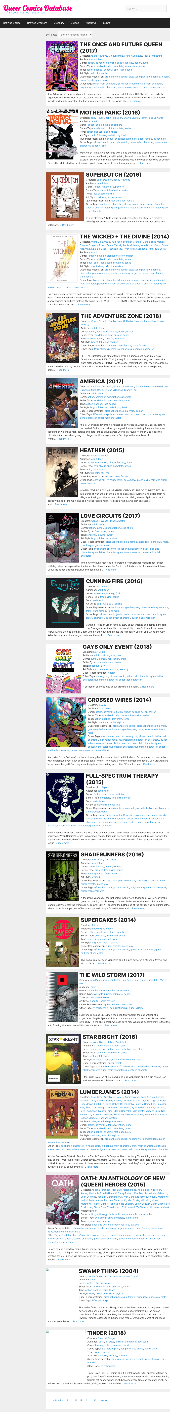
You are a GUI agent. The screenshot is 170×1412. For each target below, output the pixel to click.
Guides (75, 22)
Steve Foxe (100, 1207)
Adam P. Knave (98, 55)
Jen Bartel (157, 386)
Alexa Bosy (96, 1097)
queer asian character (104, 87)
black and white (107, 722)
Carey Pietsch (98, 321)
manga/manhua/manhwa (117, 1059)
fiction (137, 62)
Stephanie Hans (144, 248)
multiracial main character (148, 83)
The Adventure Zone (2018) (121, 316)
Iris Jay (102, 704)
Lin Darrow (110, 859)
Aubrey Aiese (132, 1097)
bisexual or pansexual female (144, 76)
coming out (99, 479)
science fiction (112, 527)
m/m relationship (119, 142)
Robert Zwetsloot (116, 1042)
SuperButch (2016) (114, 174)
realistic (105, 73)
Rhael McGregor (106, 1338)
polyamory (85, 87)
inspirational (104, 939)
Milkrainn (145, 1200)
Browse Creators (37, 22)
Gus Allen (162, 1104)
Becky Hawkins (121, 179)
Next (103, 1400)
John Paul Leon (114, 117)
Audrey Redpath (90, 1193)
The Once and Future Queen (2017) (121, 47)
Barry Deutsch (104, 179)
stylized (121, 135)
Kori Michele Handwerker (94, 1200)
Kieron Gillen (161, 245)
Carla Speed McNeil (153, 241)
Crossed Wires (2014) (119, 700)
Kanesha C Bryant (144, 1107)
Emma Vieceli (114, 245)
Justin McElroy (148, 321)
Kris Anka (85, 248)
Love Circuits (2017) (110, 516)
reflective (94, 665)
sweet (110, 534)
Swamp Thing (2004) (109, 1271)
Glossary (59, 22)
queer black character (98, 207)
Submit (107, 22)
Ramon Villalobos (114, 389)
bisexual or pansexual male (94, 273)
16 (95, 1400)
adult (94, 59)
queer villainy (99, 145)
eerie (95, 600)
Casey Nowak (113, 1100)
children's (121, 1341)
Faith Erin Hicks (102, 1104)
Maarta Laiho (105, 1110)
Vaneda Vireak (161, 1207)
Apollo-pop (144, 1189)
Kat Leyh (96, 925)
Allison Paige (129, 1189)
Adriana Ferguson (100, 1189)
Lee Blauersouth (117, 1200)
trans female (86, 276)
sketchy (124, 669)
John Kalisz (114, 980)
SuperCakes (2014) (108, 920)
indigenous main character (116, 1145)
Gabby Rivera (143, 386)
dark (93, 135)
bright (93, 266)
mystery (120, 255)
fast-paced (126, 69)
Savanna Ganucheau (155, 1114)
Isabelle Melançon (157, 1193)
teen (100, 59)
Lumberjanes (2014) (109, 1092)
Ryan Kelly (129, 248)
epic (116, 69)
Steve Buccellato (149, 980)
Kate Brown (147, 245)
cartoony (101, 197)
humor (145, 62)
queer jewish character (123, 207)
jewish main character (128, 614)
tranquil (106, 1352)
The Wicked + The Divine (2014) (124, 236)
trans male (113, 610)
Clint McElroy (115, 321)
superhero (116, 124)
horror (105, 794)
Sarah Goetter (142, 1203)
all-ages (98, 1045)
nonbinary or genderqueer (134, 273)
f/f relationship (125, 83)
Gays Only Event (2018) (117, 647)
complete (118, 66)
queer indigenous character (105, 1149)
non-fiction (113, 658)
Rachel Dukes (100, 1203)
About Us (91, 22)
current (104, 190)
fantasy (129, 62)
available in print (103, 66)
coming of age (116, 62)
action (91, 62)
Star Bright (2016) (110, 1037)
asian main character (112, 736)
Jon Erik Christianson (108, 1196)
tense (114, 131)
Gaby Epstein (135, 1104)
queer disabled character (78, 1238)
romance (117, 1345)
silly (103, 665)
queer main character (129, 87)
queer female (87, 80)
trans (88, 610)
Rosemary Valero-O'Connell (128, 1114)
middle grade (108, 655)
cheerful (108, 69)
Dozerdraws (86, 1104)
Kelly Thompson (88, 1110)
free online (115, 190)
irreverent (118, 262)
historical (106, 186)
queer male (101, 80)
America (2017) (102, 381)
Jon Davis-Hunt (130, 980)
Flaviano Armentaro (123, 386)
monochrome (115, 197)
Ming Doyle (97, 389)
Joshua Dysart (130, 1276)
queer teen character (153, 87)
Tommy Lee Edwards (151, 117)
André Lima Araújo (100, 241)
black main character (104, 83)
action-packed (94, 69)
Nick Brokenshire (152, 55)
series (128, 66)
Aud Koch (117, 241)
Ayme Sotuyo (147, 1097)
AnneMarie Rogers (114, 1097)
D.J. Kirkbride (115, 55)
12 (76, 1400)
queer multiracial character (73, 825)
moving (110, 193)
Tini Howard (128, 1207)
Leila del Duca (99, 248)
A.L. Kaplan (103, 787)
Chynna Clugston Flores (93, 245)
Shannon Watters (108, 1117)
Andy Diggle (96, 1276)
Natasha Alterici (99, 455)
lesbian (165, 76)
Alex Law (116, 1189)
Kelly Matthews (160, 1196)
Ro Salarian (127, 1203)
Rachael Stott (115, 248)
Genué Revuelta (99, 520)
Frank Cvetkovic (133, 55)
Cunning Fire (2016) (114, 581)
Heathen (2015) (102, 450)
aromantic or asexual (116, 76)
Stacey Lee (130, 389)
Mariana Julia (153, 1110)
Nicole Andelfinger (102, 1114)
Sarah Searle (158, 1203)
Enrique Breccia (112, 1276)
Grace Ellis (149, 1104)
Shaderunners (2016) (112, 854)
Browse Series (12, 22)
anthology (102, 1214)
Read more (136, 101)
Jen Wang (98, 1107)
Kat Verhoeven (143, 1196)
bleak (107, 131)
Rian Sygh (114, 1203)
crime (99, 124)
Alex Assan (97, 859)
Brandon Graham (132, 241)
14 (86, 1400)
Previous (58, 1400)
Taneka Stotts (117, 520)
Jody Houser (97, 117)
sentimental (95, 1056)
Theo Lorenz (114, 1207)
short (123, 658)
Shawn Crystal (131, 117)
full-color (95, 73)
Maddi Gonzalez (122, 1110)
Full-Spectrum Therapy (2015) (122, 778)
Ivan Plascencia (98, 980)
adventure (101, 62)
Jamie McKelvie (131, 245)
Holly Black (86, 1107)
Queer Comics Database (37, 7)
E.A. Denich (140, 1193)
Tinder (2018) (106, 1333)
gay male (111, 345)
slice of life (127, 527)
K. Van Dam (127, 1196)
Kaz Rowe (102, 586)
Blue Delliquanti (108, 1193)
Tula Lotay (160, 248)
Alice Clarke (99, 1042)
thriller (129, 255)
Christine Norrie (131, 1100)
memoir (102, 658)
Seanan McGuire (89, 1117)
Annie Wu (95, 386)
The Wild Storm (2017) (112, 975)
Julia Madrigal (125, 1107)
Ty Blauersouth (144, 1207)
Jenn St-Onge (88, 1196)
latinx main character (121, 414)
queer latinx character (149, 207)
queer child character (142, 743)
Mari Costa (99, 651)
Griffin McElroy (131, 321)
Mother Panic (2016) (110, 112)
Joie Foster (111, 1107)
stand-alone (138, 66)
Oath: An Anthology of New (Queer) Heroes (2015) (123, 1181)
